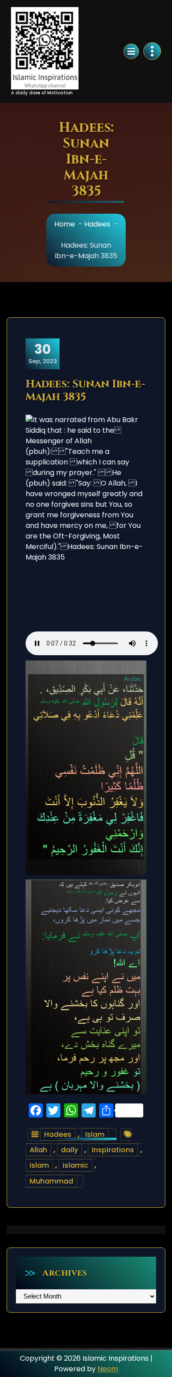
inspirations (113, 1150)
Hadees (97, 224)
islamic (75, 1165)
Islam (95, 1134)
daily (69, 1150)
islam (39, 1165)
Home (64, 224)
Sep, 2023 (43, 353)
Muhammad (51, 1181)
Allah (38, 1150)
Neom (107, 1369)
